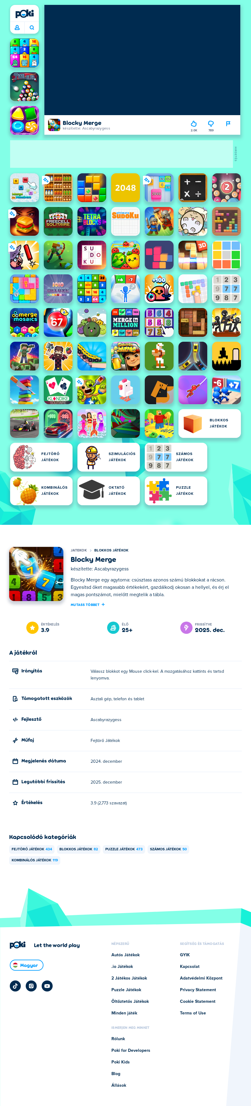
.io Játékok (122, 967)
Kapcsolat (190, 967)
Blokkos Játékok (111, 550)
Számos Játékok (168, 849)
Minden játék (124, 1013)
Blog (115, 1074)
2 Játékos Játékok (129, 978)
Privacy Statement (198, 990)
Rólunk (118, 1039)
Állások (118, 1085)
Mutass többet (85, 604)
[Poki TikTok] (15, 985)
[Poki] (24, 13)
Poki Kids (120, 1062)
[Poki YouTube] (47, 985)
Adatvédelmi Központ (201, 978)
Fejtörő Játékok (32, 849)
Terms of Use (193, 1013)
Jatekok (79, 550)
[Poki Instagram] (31, 985)
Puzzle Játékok (124, 849)
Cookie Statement (197, 1001)
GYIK (185, 955)
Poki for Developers (130, 1050)
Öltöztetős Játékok (130, 1001)
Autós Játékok (125, 955)
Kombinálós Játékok (35, 860)
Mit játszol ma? (31, 28)
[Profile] (17, 28)
